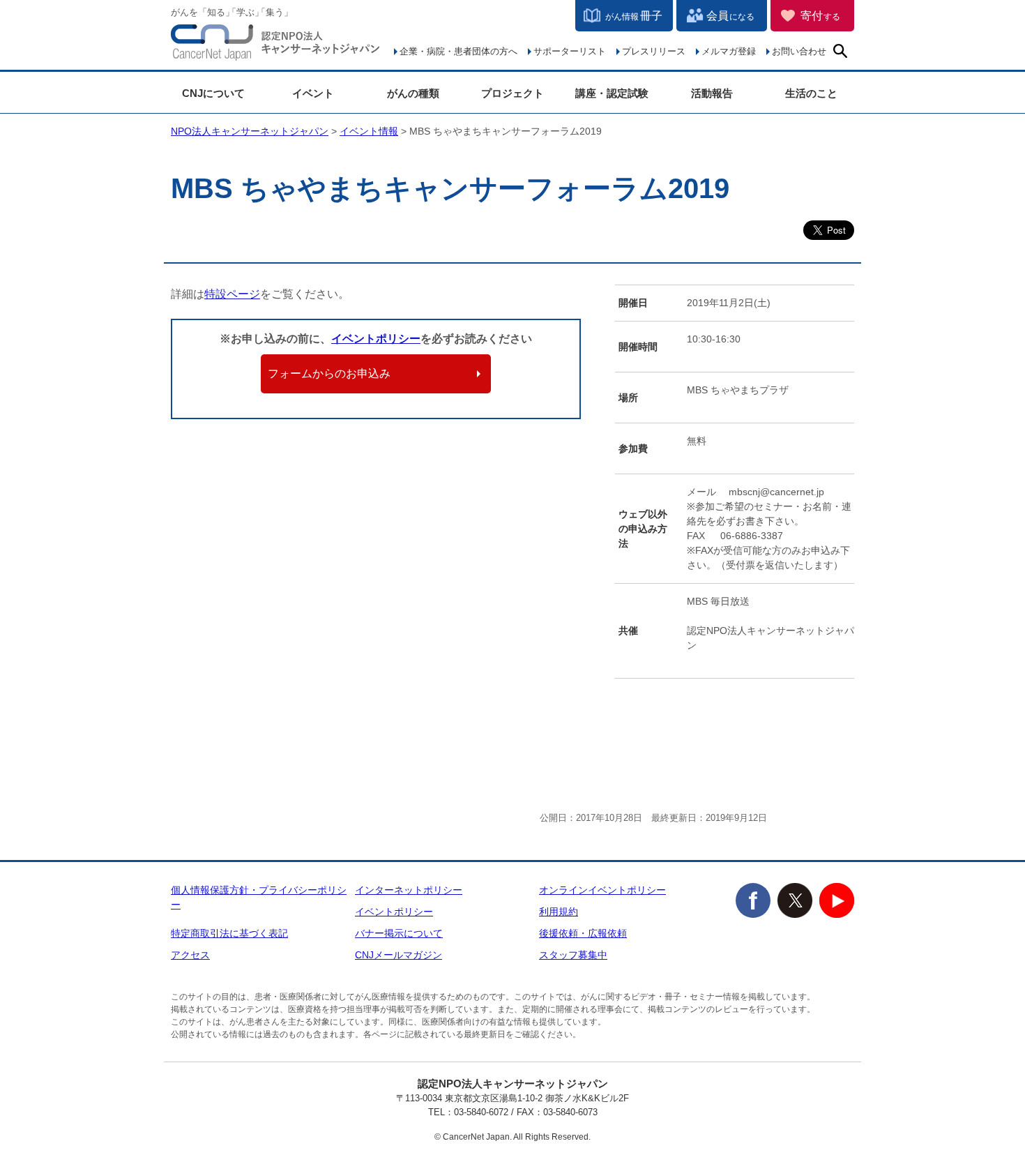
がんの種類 (413, 93)
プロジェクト (512, 93)
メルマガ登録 (728, 51)
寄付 (820, 16)
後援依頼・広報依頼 (583, 933)
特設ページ (232, 294)
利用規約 (558, 911)
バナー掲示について (399, 933)
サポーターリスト (569, 51)
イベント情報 (369, 131)
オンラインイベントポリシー (602, 890)
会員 (730, 16)
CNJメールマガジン (398, 954)
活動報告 (712, 93)
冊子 (633, 16)
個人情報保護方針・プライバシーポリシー (259, 897)
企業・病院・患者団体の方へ (458, 51)
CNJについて (213, 93)
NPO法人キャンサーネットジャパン (275, 45)
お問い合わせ (799, 51)
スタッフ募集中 (573, 954)
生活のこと (811, 93)
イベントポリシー (375, 339)
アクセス (190, 954)
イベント (313, 93)
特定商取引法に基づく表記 (229, 933)
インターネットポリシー (408, 890)
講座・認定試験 (611, 93)
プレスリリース (653, 51)
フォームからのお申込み (329, 373)
